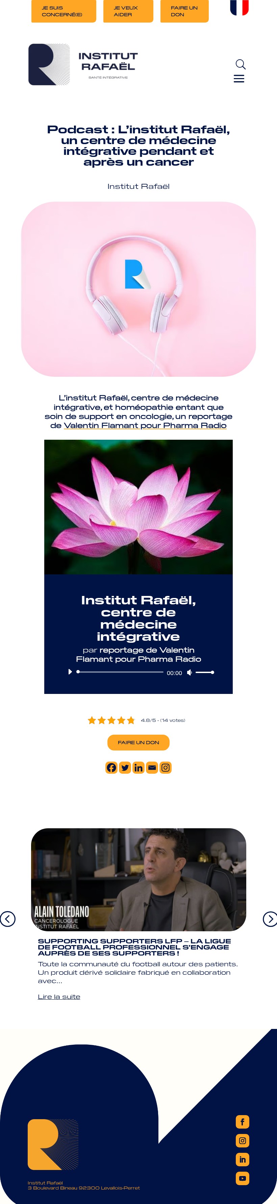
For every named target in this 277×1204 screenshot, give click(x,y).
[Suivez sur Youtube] (242, 1178)
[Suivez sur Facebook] (242, 1122)
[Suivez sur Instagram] (242, 1140)
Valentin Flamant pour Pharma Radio (145, 424)
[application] (138, 672)
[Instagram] (165, 768)
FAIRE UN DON (138, 742)
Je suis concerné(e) (62, 11)
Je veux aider (126, 11)
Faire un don (184, 11)
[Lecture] (70, 671)
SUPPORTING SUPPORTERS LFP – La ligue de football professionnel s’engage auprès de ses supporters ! (134, 947)
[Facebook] (111, 768)
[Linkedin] (138, 768)
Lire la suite (59, 996)
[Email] (152, 768)
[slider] (203, 672)
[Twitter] (125, 768)
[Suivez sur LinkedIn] (242, 1159)
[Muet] (189, 672)
